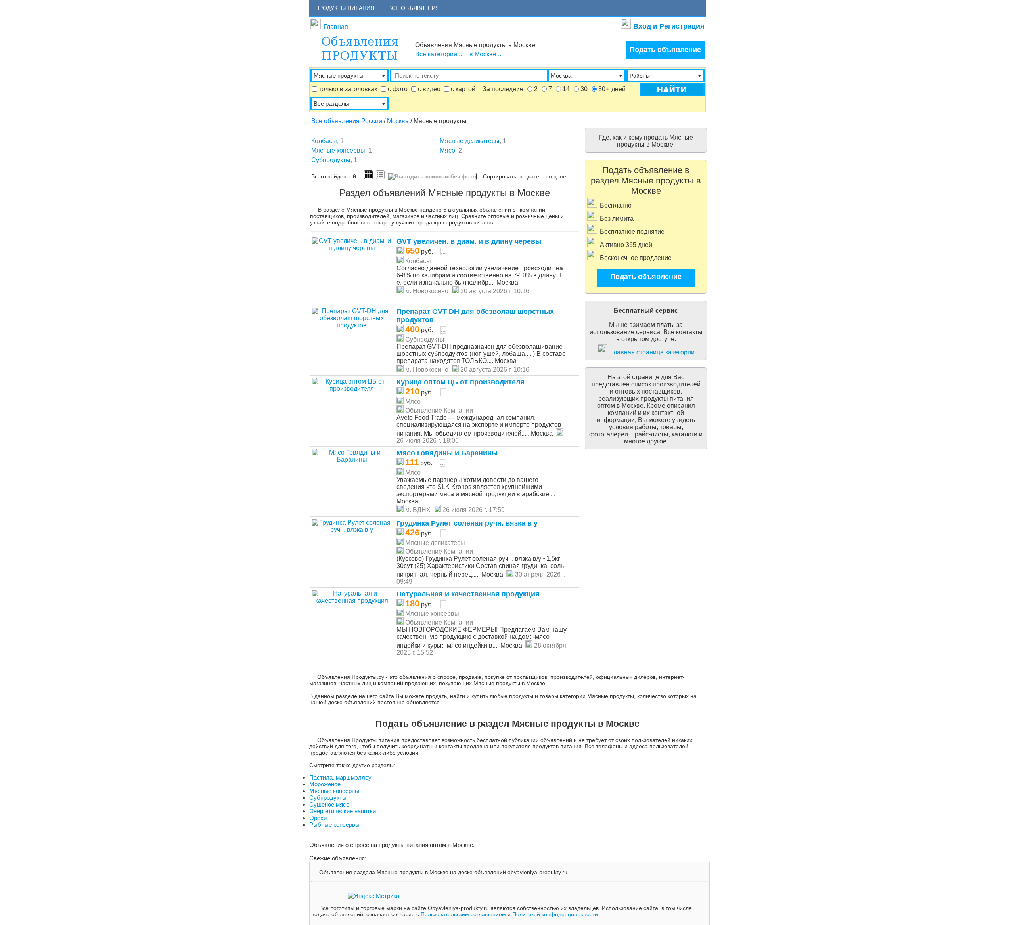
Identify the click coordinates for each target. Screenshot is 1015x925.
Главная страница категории (652, 352)
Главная (336, 26)
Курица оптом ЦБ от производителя (460, 382)
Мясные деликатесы (470, 141)
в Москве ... (486, 54)
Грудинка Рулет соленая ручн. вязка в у (467, 523)
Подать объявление (665, 50)
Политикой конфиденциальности (555, 914)
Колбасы (324, 141)
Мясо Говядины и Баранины (447, 453)
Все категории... (438, 54)
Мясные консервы (338, 150)
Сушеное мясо (329, 804)
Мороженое (325, 784)
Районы (640, 76)
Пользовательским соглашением (463, 914)
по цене (556, 176)
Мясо (447, 150)
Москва (398, 121)
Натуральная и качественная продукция (468, 594)
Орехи (318, 817)
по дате (529, 176)
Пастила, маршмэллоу (340, 777)
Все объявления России (346, 121)
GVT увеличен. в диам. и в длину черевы (468, 241)
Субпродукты (330, 160)
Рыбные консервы (334, 824)
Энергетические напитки (342, 811)
